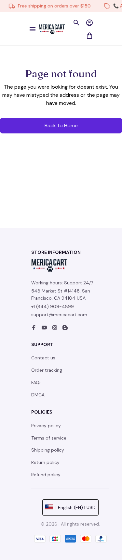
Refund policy (46, 475)
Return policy (45, 462)
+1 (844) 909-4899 (52, 306)
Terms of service (48, 438)
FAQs (36, 382)
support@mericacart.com (59, 314)
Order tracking (46, 370)
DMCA (38, 395)
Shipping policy (47, 450)
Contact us (43, 358)
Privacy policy (46, 426)
